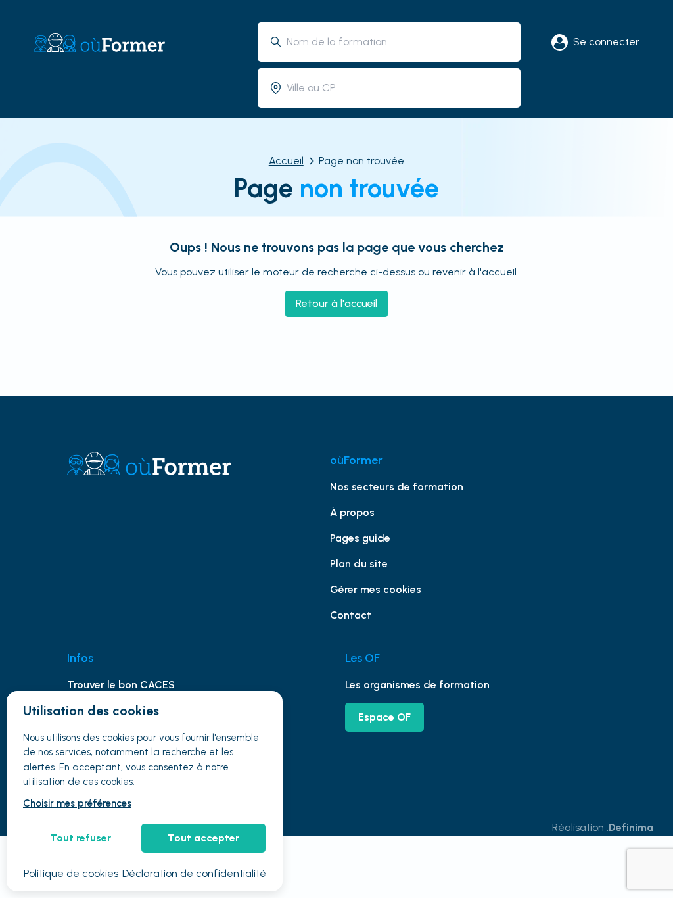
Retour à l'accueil (336, 303)
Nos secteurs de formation (396, 487)
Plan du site (359, 563)
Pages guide (360, 538)
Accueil (286, 160)
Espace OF (384, 717)
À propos (352, 512)
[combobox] (399, 41)
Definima (631, 827)
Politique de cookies (71, 873)
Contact (350, 615)
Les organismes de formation (417, 684)
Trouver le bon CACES (121, 684)
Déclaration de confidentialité (194, 873)
